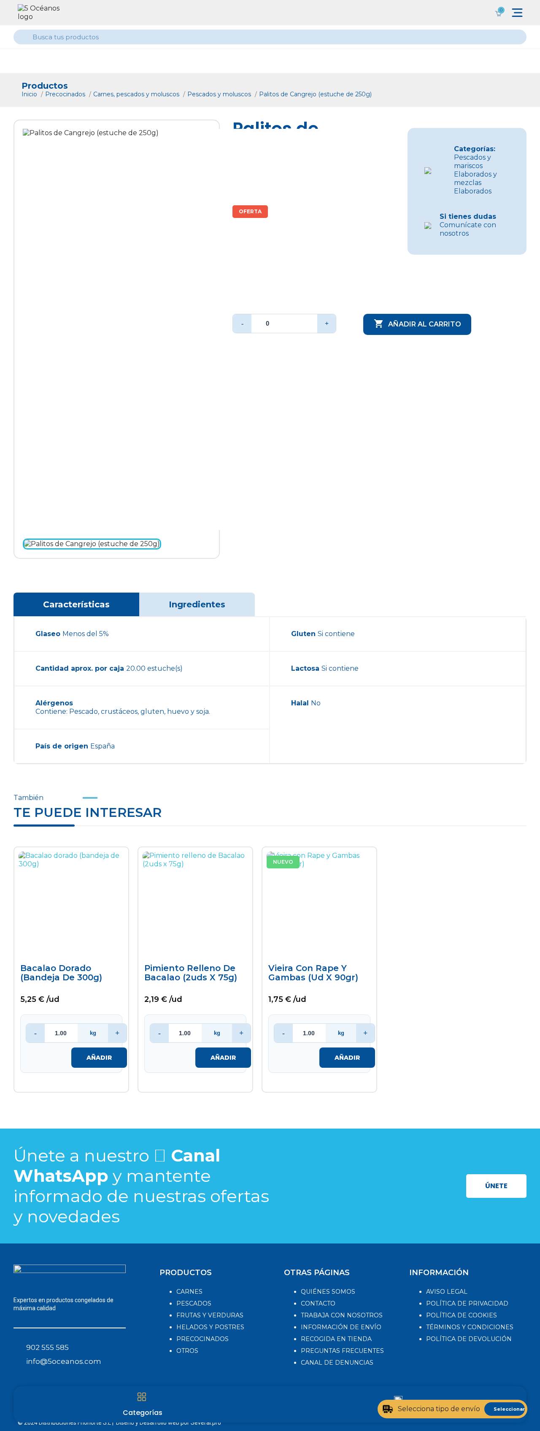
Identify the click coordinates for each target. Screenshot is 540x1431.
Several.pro (206, 1422)
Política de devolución (469, 1339)
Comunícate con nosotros (468, 224)
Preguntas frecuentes (342, 1351)
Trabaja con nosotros (342, 1315)
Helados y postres (210, 1327)
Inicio (30, 94)
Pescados (193, 1303)
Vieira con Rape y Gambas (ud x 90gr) (313, 972)
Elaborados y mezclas (475, 178)
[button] (496, 1186)
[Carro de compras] (498, 13)
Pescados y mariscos (472, 161)
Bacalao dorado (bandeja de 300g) (61, 972)
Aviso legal (446, 1291)
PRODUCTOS (185, 1272)
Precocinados (66, 94)
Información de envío (341, 1327)
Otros (187, 1351)
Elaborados (472, 191)
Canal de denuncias (337, 1362)
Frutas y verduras (209, 1315)
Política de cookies (461, 1315)
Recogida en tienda (336, 1339)
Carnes (189, 1291)
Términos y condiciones (469, 1327)
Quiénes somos (328, 1291)
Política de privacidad (467, 1303)
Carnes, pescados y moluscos (137, 94)
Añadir (99, 1057)
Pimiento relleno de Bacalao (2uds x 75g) (190, 972)
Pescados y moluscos (220, 94)
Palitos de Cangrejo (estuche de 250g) (315, 94)
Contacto (318, 1303)
